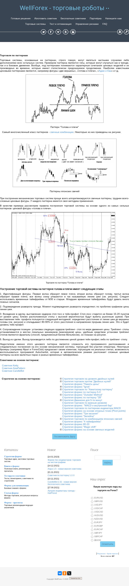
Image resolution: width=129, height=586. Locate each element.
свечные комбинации (62, 132)
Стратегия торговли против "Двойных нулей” (86, 381)
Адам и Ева (105, 70)
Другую (97, 540)
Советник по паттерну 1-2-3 (61, 475)
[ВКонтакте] (60, 573)
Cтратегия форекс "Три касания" (80, 413)
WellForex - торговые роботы (62, 8)
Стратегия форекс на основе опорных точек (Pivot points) (94, 410)
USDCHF (98, 508)
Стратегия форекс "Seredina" (78, 416)
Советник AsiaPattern (13, 368)
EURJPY (98, 522)
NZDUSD (98, 519)
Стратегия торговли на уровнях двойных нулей (88, 378)
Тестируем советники (14, 476)
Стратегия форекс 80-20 (75, 424)
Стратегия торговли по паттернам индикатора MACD (91, 408)
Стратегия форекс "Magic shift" (79, 427)
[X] (69, 573)
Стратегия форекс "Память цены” (80, 384)
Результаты (101, 554)
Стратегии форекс (13, 456)
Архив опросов (112, 554)
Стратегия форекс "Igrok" (76, 386)
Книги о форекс (11, 466)
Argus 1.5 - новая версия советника (64, 469)
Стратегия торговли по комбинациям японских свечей (92, 418)
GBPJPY (98, 533)
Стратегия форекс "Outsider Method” (82, 394)
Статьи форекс (11, 493)
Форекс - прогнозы (13, 502)
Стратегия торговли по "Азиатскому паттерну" (87, 389)
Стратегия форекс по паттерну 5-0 (81, 392)
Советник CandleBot (13, 370)
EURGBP (98, 526)
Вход (126, 31)
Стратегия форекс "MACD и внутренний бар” (87, 405)
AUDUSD (98, 515)
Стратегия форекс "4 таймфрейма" (81, 421)
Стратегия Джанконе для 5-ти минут (82, 400)
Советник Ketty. (10, 365)
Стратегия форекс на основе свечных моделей (88, 429)
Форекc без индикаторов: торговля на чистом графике (64, 461)
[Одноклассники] (64, 573)
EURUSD (98, 498)
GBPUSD (98, 501)
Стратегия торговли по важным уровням (84, 402)
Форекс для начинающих (16, 485)
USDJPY (98, 505)
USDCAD (98, 512)
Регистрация (119, 31)
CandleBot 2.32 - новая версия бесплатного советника (62, 483)
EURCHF (98, 529)
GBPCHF (98, 536)
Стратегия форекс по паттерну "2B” (82, 397)
